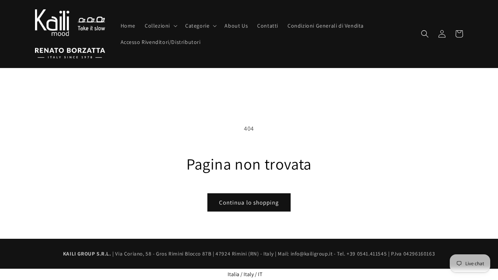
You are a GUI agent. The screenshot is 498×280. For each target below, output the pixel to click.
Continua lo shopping (249, 202)
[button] (160, 26)
